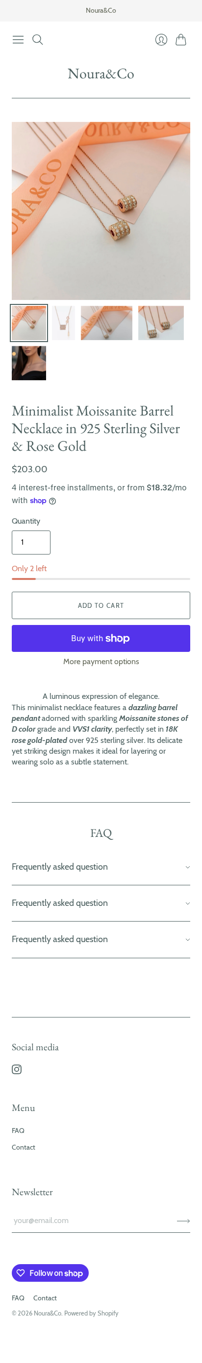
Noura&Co (101, 73)
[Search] (37, 39)
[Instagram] (17, 1071)
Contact (23, 1147)
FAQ (18, 1130)
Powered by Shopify (91, 1313)
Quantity (26, 521)
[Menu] (18, 39)
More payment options (101, 661)
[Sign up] (183, 1220)
